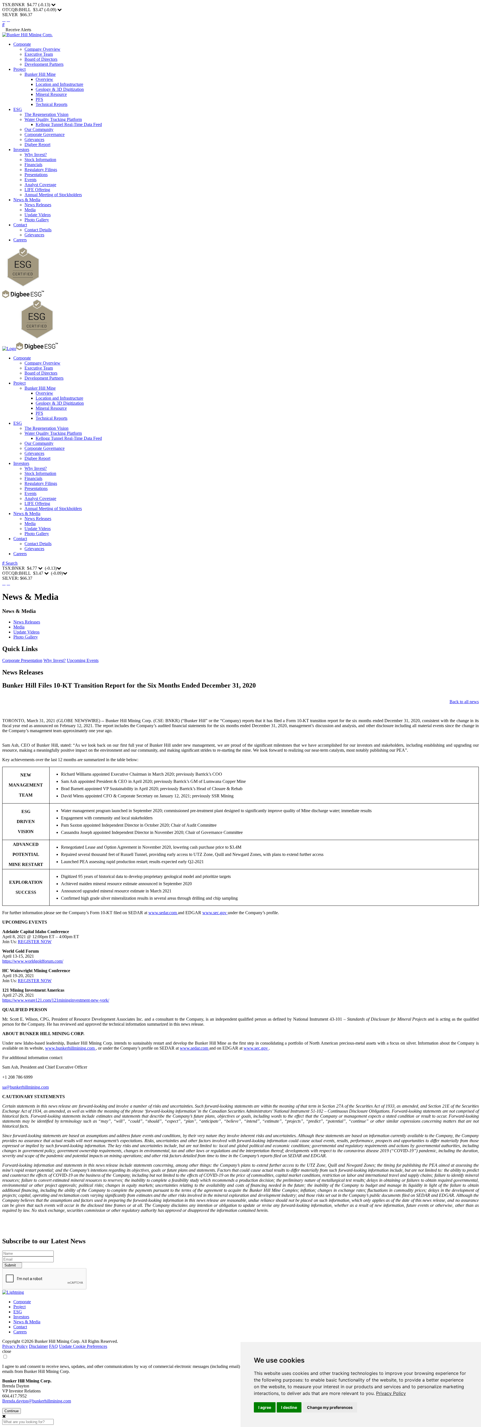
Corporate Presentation (22, 660)
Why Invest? (35, 154)
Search (11, 563)
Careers (20, 239)
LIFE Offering (37, 189)
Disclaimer (38, 1346)
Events (30, 179)
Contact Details (37, 229)
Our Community (38, 129)
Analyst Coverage (40, 184)
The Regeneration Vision (46, 114)
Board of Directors (40, 59)
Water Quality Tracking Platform (53, 119)
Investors (21, 149)
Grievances (34, 139)
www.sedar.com (163, 912)
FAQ (53, 1346)
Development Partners (43, 64)
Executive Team (38, 54)
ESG (17, 109)
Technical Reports (51, 104)
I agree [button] (264, 1407)
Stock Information (40, 159)
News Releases (37, 204)
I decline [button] (289, 1407)
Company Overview (42, 49)
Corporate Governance (44, 134)
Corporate (22, 44)
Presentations (36, 174)
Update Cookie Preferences (83, 1346)
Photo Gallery (36, 219)
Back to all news (464, 701)
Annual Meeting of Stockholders (53, 194)
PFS (39, 99)
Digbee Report (37, 144)
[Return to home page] (27, 34)
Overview (44, 79)
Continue (11, 1411)
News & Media (26, 199)
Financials (33, 164)
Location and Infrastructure (59, 84)
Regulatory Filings (40, 169)
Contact (20, 224)
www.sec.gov (215, 912)
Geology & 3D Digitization (60, 89)
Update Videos (37, 214)
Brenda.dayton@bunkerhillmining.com (36, 1401)
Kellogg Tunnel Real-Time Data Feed (69, 124)
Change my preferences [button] (330, 1407)
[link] (391, 1393)
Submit (10, 1265)
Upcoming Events (83, 660)
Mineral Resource (51, 94)
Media (30, 209)
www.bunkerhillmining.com (70, 1048)
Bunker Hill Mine (40, 74)
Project (19, 69)
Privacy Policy (391, 1393)
